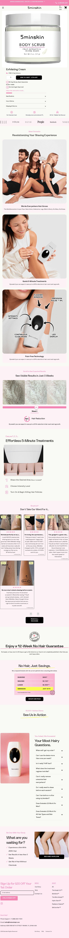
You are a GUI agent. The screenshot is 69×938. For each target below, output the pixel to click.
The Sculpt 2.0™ (57, 890)
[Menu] (3, 8)
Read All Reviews (34, 620)
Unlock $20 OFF (9, 898)
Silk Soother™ (56, 907)
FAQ (36, 890)
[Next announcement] (54, 3)
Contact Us (49, 931)
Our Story (37, 931)
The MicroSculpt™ (58, 897)
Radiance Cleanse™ (58, 904)
